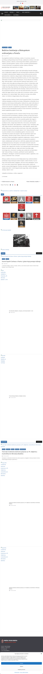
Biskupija (11, 12)
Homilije (12, 449)
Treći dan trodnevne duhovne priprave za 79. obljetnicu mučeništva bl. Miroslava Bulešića (19, 453)
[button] (41, 653)
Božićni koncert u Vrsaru (8, 181)
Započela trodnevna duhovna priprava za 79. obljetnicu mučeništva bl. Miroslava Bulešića (24, 588)
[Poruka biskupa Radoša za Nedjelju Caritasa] (4, 397)
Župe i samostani (25, 12)
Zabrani (21, 666)
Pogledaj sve (39, 253)
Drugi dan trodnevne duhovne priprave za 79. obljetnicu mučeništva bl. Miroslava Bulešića (24, 503)
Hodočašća (8, 449)
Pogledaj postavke (21, 669)
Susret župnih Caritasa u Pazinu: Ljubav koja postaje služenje (21, 261)
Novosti (6, 12)
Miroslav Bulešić (22, 449)
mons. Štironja (4, 47)
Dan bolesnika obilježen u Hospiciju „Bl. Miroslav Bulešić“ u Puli (21, 310)
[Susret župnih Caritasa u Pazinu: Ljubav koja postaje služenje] (21, 256)
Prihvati (21, 663)
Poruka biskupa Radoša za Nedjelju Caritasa (17, 395)
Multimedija (16, 14)
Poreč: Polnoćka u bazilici (33, 181)
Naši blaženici (7, 14)
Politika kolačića (16, 672)
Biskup (17, 12)
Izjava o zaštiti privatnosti (24, 672)
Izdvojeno (17, 449)
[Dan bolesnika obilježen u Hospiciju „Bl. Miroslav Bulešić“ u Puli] (4, 312)
